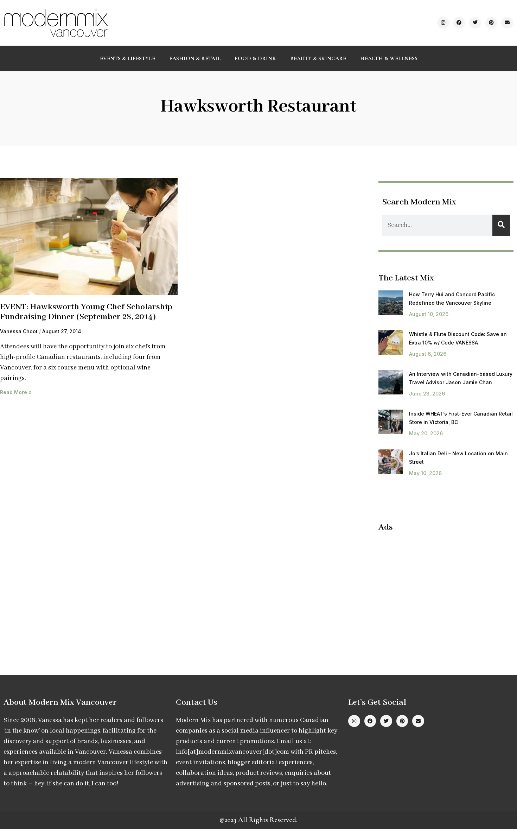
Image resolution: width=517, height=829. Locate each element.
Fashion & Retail (195, 58)
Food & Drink (255, 58)
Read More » (16, 392)
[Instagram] (443, 23)
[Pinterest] (491, 23)
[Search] (501, 225)
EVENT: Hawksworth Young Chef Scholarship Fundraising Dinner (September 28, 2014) (86, 312)
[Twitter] (475, 23)
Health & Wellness (388, 58)
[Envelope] (507, 23)
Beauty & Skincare (318, 58)
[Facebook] (459, 23)
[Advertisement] (437, 589)
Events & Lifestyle (127, 58)
